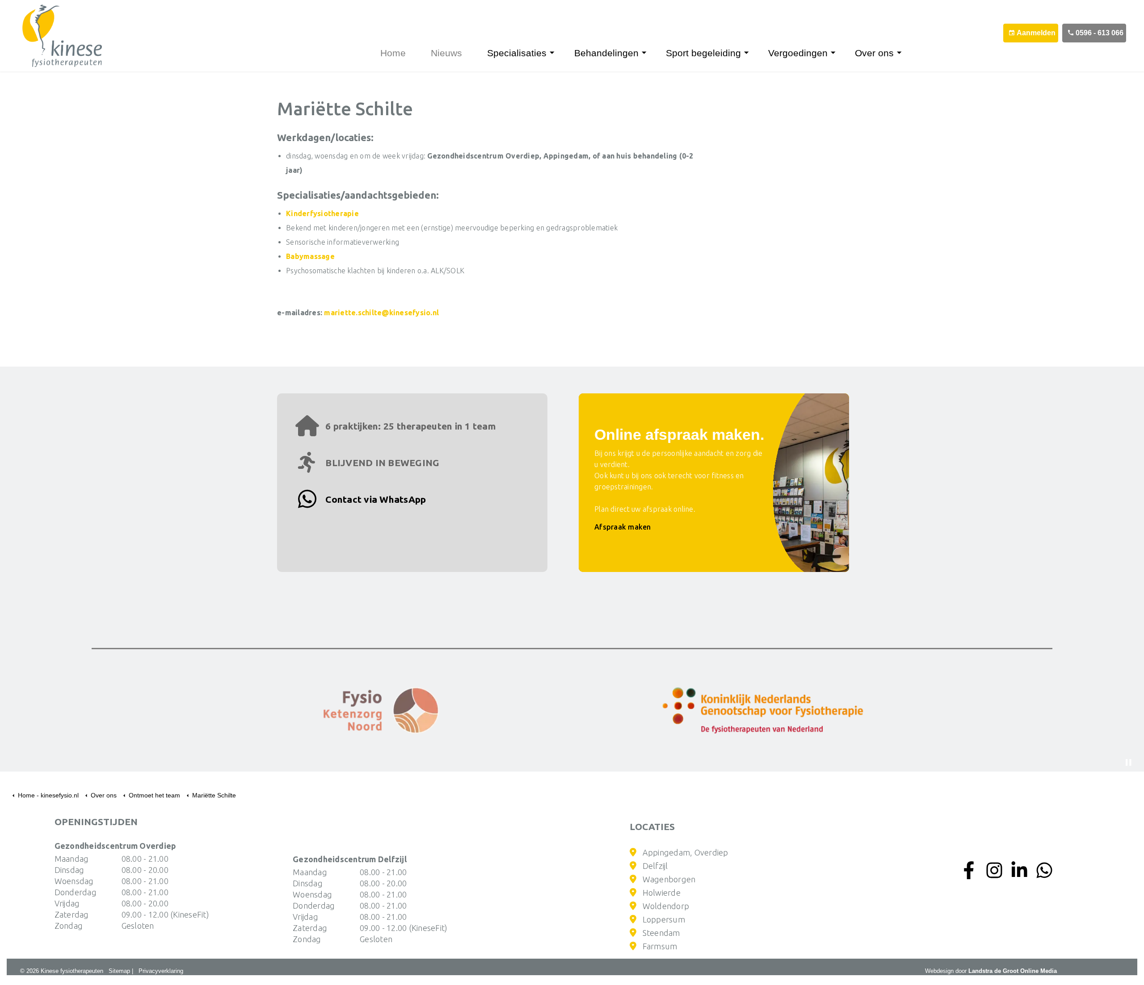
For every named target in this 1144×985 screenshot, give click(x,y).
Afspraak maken (622, 527)
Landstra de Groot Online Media (1012, 971)
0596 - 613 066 (1099, 33)
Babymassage (310, 256)
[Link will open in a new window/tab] (381, 710)
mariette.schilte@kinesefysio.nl (381, 313)
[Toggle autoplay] (1128, 763)
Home (393, 53)
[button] (763, 710)
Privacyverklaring (161, 971)
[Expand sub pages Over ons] (904, 53)
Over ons (874, 53)
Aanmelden (1036, 33)
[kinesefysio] (55, 35)
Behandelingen (606, 53)
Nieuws (446, 53)
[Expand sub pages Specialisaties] (556, 53)
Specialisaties (517, 53)
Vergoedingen (798, 53)
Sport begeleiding (703, 53)
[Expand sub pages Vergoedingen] (837, 53)
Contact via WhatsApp (374, 499)
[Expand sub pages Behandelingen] (648, 53)
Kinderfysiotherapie (322, 213)
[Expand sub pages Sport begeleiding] (751, 53)
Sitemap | (121, 971)
